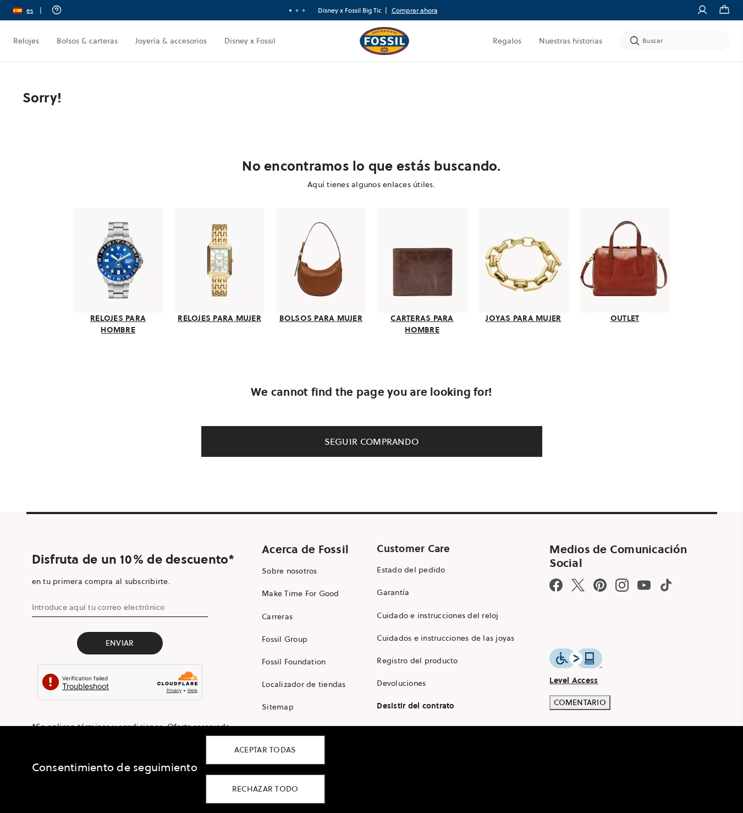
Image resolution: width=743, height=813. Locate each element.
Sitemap (278, 706)
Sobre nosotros (289, 570)
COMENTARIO (580, 702)
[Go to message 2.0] (297, 10)
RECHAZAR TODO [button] (265, 788)
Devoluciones (401, 683)
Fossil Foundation (294, 661)
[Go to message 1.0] (290, 10)
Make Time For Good (300, 593)
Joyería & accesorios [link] (171, 40)
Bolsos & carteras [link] (87, 40)
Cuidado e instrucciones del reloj (437, 615)
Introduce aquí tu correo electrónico (98, 607)
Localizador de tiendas (304, 684)
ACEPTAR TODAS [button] (265, 749)
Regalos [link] (507, 40)
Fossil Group (284, 639)
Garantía (393, 592)
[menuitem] (26, 40)
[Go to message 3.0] (303, 10)
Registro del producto (417, 660)
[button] (31, 10)
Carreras (277, 616)
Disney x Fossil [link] (250, 40)
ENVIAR (120, 642)
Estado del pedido (411, 569)
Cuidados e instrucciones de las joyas (445, 637)
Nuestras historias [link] (570, 40)
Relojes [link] (26, 40)
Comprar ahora (415, 10)
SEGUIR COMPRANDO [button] (371, 441)
